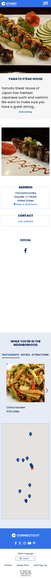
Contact (8, 565)
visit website (25, 221)
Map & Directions (26, 204)
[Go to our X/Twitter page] (20, 543)
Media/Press (23, 565)
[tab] (11, 355)
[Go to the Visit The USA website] (25, 572)
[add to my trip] (41, 366)
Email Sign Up (40, 565)
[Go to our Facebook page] (16, 543)
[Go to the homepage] (9, 3)
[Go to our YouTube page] (29, 543)
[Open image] (25, 151)
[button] (32, 467)
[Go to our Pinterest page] (34, 543)
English (26, 558)
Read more (24, 112)
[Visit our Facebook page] (25, 250)
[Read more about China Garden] (25, 384)
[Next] (47, 390)
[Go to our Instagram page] (24, 543)
